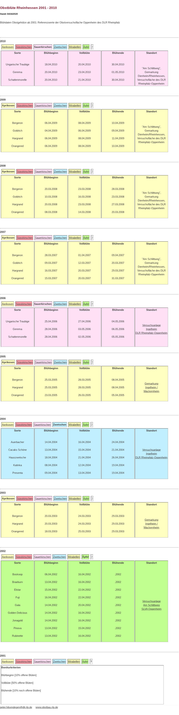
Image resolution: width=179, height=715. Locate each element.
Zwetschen (60, 47)
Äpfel (86, 47)
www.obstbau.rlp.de (47, 707)
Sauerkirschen (43, 105)
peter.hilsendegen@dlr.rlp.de (16, 707)
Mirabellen (75, 47)
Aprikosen (7, 47)
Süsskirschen (24, 47)
